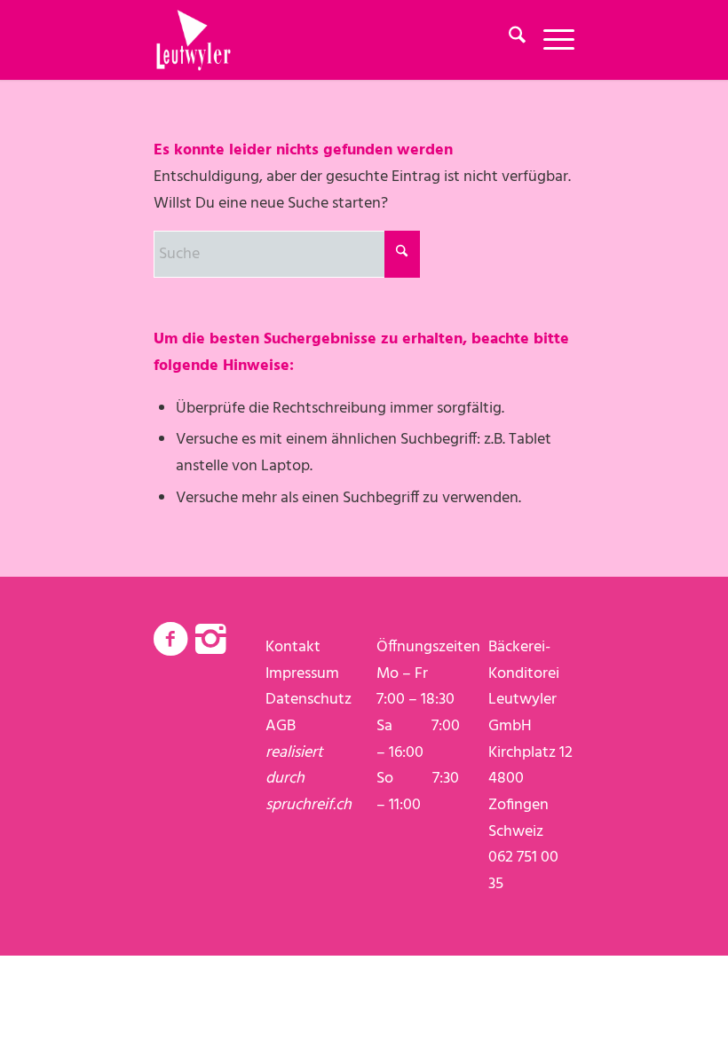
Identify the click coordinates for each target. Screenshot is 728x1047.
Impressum (302, 674)
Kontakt (292, 647)
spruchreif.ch (308, 805)
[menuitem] (508, 40)
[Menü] (550, 40)
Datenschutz (308, 699)
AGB (280, 726)
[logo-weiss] (193, 40)
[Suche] (508, 40)
